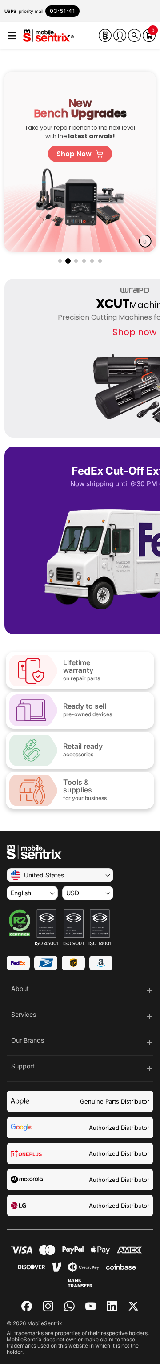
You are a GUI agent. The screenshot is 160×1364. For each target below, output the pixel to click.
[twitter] (133, 1305)
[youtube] (90, 1306)
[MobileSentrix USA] (48, 36)
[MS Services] (105, 35)
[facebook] (26, 1306)
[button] (12, 36)
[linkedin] (112, 1306)
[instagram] (48, 1306)
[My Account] (119, 35)
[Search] (134, 35)
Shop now (134, 332)
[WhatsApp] (69, 1306)
